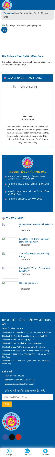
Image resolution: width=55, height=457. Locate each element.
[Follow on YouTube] (19, 437)
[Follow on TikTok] (12, 437)
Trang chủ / (9, 13)
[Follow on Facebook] (5, 437)
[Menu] (51, 4)
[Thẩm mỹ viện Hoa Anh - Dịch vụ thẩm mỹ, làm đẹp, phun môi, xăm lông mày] (22, 5)
